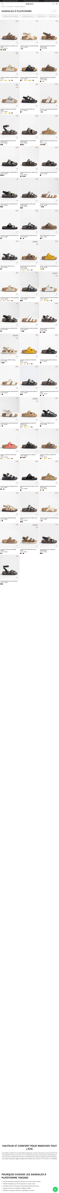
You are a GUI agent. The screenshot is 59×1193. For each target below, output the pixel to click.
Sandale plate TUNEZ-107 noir (47, 423)
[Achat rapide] (17, 42)
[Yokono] (31, 4)
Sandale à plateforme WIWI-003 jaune (28, 360)
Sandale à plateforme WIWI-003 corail (8, 455)
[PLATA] (10, 80)
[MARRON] (12, 80)
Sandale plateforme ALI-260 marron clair (48, 141)
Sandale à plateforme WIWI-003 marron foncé (28, 267)
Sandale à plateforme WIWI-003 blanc (49, 297)
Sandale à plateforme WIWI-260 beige (49, 517)
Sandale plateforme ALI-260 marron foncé (9, 46)
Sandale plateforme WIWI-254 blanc (9, 423)
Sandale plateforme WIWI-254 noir (8, 328)
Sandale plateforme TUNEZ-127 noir (9, 486)
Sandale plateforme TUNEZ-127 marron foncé (47, 329)
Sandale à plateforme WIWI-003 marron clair (28, 424)
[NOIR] (2, 394)
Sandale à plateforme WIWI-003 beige (9, 297)
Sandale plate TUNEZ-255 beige (8, 517)
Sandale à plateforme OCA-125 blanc (29, 328)
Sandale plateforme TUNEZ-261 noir (9, 204)
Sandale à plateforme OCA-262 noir (9, 581)
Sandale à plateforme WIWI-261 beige (29, 45)
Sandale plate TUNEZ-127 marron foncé (28, 550)
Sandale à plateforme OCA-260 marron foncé (27, 204)
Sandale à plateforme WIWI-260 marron (8, 550)
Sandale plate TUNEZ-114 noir (7, 266)
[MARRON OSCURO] (3, 49)
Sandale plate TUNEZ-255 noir (27, 109)
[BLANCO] (7, 80)
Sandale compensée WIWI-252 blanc (49, 109)
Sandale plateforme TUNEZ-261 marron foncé (47, 550)
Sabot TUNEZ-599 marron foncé (47, 235)
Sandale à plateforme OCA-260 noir (28, 391)
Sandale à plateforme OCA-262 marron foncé (7, 141)
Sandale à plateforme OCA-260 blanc (49, 204)
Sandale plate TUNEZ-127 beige (7, 359)
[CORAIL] (5, 80)
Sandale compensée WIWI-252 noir (48, 359)
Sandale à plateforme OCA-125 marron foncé (49, 392)
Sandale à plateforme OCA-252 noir (48, 172)
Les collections (9, 6)
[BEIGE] (41, 49)
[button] (53, 4)
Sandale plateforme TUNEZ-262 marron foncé (28, 141)
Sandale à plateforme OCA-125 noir (28, 235)
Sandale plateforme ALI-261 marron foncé (28, 518)
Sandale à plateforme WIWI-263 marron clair (47, 487)
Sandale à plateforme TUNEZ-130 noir (9, 235)
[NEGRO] (5, 49)
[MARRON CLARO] (2, 49)
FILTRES (54, 11)
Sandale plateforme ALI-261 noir (28, 297)
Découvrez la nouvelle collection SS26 (10, 0)
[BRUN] (3, 80)
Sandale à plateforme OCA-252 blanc (9, 391)
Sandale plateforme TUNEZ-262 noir (9, 172)
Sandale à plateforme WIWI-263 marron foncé (47, 78)
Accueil (3, 6)
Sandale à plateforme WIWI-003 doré (9, 77)
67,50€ (2, 78)
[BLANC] (41, 175)
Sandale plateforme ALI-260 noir (28, 454)
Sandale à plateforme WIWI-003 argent (8, 110)
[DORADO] (30, 80)
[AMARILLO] (6, 80)
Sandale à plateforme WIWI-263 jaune (49, 266)
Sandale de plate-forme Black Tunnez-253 (29, 487)
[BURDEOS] (23, 144)
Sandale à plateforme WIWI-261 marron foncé (47, 46)
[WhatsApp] (55, 1189)
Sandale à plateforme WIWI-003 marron (48, 455)
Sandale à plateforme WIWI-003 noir (29, 77)
